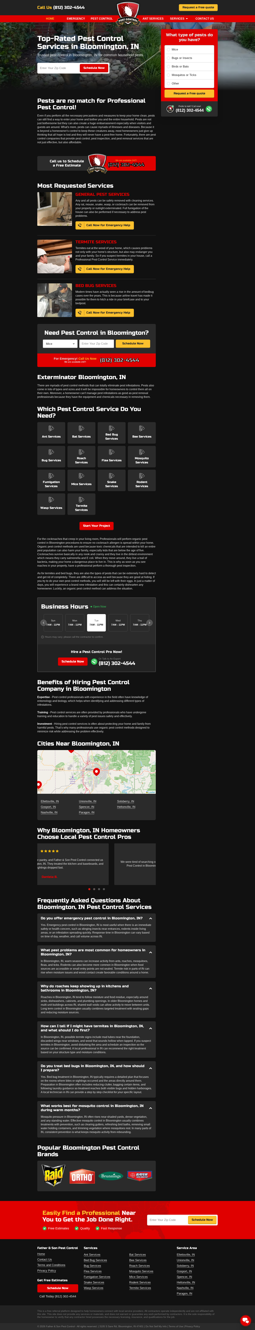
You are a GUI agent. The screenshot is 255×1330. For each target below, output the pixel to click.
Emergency (76, 18)
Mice (175, 49)
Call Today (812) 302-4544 (57, 1296)
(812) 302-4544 (69, 7)
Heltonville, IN (126, 807)
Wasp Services (93, 1288)
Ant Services (153, 18)
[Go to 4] (104, 889)
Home (50, 18)
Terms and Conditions (51, 1265)
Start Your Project (96, 526)
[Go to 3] (99, 889)
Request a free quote (198, 7)
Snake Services (94, 1282)
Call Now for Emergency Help (108, 225)
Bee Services (138, 1260)
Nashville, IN (49, 812)
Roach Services (139, 1265)
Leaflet (151, 792)
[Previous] (43, 623)
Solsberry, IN (125, 801)
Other (175, 83)
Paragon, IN (86, 812)
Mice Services (138, 1276)
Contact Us (205, 18)
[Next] (149, 623)
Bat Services (137, 1254)
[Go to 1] (89, 889)
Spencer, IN (86, 807)
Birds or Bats (180, 66)
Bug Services (92, 1265)
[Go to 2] (94, 889)
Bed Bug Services (95, 1260)
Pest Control (102, 18)
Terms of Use (176, 1326)
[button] (96, 772)
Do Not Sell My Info (156, 1326)
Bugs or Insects (182, 58)
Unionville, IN (87, 801)
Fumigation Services (97, 1276)
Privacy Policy (46, 1270)
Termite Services (140, 1288)
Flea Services (93, 1271)
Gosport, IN (48, 807)
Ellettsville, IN (50, 801)
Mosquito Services (141, 1271)
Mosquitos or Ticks (184, 75)
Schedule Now (132, 343)
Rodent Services (140, 1282)
